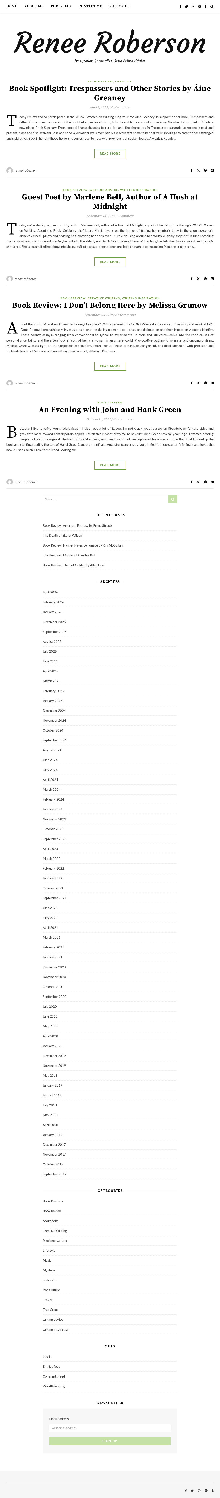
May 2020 (50, 1026)
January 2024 (52, 809)
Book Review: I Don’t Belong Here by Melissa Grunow (110, 305)
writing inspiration (139, 189)
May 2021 (50, 918)
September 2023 (54, 839)
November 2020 (54, 977)
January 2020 (52, 1046)
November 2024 (54, 720)
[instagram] (193, 6)
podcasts (49, 1280)
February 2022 (53, 868)
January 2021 (52, 957)
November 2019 (54, 1065)
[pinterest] (200, 6)
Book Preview (100, 81)
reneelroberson (25, 170)
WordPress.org (54, 1386)
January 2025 (52, 701)
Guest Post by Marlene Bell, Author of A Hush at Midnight (110, 201)
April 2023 (50, 849)
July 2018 (50, 1105)
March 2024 (51, 789)
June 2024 (50, 760)
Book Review (52, 1211)
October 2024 (53, 730)
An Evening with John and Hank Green (110, 410)
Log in (47, 1356)
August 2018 (52, 1095)
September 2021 (54, 898)
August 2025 (52, 641)
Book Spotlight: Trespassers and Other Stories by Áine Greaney (110, 93)
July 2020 (50, 1006)
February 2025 (53, 691)
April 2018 (50, 1125)
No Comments (120, 107)
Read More (110, 153)
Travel (47, 1300)
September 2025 (54, 632)
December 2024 (54, 710)
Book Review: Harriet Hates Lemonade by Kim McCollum (83, 545)
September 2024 (54, 740)
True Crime (50, 1309)
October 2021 (53, 888)
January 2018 (52, 1135)
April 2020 (50, 1036)
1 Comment (125, 216)
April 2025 (50, 671)
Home (11, 6)
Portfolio (61, 6)
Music (47, 1260)
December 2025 (54, 622)
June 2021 (50, 908)
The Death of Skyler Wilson (62, 535)
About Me (34, 6)
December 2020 (54, 967)
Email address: (59, 1419)
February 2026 (53, 602)
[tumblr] (205, 6)
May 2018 (50, 1115)
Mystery (49, 1270)
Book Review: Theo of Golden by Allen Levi (73, 565)
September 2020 (54, 996)
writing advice (104, 189)
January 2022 (52, 878)
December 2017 (54, 1144)
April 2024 (50, 779)
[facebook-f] (181, 6)
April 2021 (50, 927)
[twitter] (187, 6)
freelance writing (55, 1240)
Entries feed (51, 1366)
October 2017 (53, 1164)
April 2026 (50, 592)
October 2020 (53, 987)
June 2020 (50, 1016)
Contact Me (90, 6)
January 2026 (52, 612)
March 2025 (51, 681)
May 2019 (50, 1075)
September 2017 (54, 1174)
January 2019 (52, 1085)
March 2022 (51, 858)
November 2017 (54, 1154)
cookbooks (50, 1221)
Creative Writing (104, 298)
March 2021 (51, 937)
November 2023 (54, 819)
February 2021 (53, 947)
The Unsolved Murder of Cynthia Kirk (69, 555)
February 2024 (53, 799)
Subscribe (119, 6)
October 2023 (53, 829)
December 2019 (54, 1056)
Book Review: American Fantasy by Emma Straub (77, 525)
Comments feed (54, 1376)
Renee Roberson (110, 43)
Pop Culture (51, 1290)
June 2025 (50, 661)
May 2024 (50, 770)
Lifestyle (123, 81)
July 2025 (50, 651)
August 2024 (52, 750)
